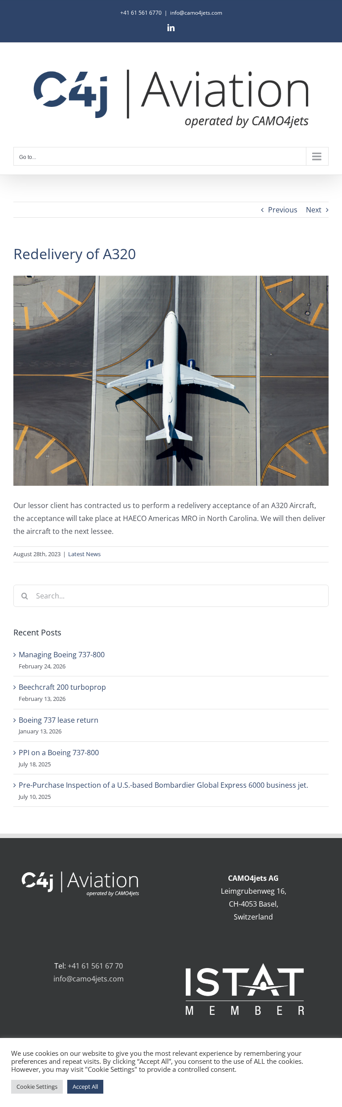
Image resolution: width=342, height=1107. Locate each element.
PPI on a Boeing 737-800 (59, 752)
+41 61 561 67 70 (95, 966)
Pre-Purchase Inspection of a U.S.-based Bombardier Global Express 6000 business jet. (163, 785)
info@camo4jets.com (196, 12)
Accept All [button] (85, 1087)
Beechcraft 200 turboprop (62, 687)
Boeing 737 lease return (58, 720)
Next (314, 210)
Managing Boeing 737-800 (62, 654)
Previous (282, 210)
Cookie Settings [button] (36, 1087)
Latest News (84, 554)
